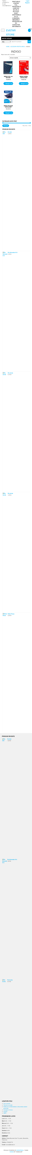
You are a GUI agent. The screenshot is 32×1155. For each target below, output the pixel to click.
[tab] (16, 38)
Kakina (12, 1152)
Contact (5, 1111)
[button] (16, 38)
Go (29, 41)
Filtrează (5, 125)
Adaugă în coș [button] (8, 83)
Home (7, 46)
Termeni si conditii (7, 1105)
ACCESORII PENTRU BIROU (18, 46)
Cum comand (6, 1103)
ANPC (4, 1113)
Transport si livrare (8, 1110)
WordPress (19, 1150)
